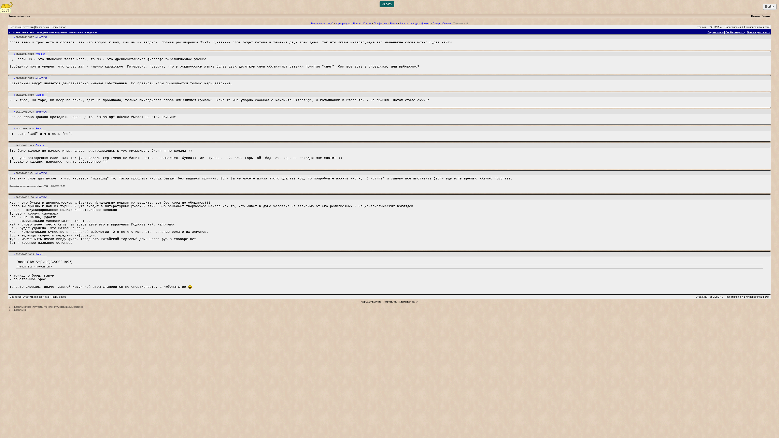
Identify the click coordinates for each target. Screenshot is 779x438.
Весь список (318, 23)
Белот (393, 23)
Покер (436, 23)
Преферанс (380, 23)
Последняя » (732, 27)
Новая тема (42, 27)
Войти (769, 6)
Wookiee (40, 54)
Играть (387, 4)
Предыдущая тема (371, 301)
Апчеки (404, 23)
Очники (446, 23)
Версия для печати (758, 32)
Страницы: (702, 27)
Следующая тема (407, 301)
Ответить (28, 27)
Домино (425, 23)
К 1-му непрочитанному (755, 27)
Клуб (330, 23)
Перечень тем (390, 301)
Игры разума (343, 23)
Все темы (15, 27)
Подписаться (716, 32)
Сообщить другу (735, 32)
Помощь (766, 16)
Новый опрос (58, 27)
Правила (755, 16)
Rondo (39, 128)
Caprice (40, 94)
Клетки (367, 23)
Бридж (357, 23)
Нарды (415, 23)
